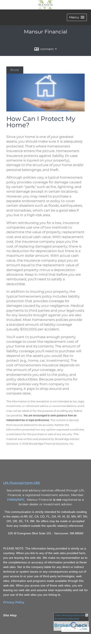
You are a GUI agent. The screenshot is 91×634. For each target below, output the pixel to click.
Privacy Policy (13, 602)
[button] (77, 17)
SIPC (21, 500)
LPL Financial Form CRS (21, 483)
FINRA (12, 500)
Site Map (10, 615)
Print (15, 70)
